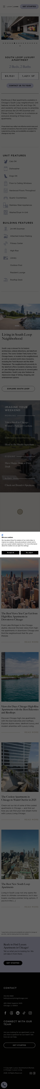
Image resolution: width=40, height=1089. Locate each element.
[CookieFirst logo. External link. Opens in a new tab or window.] (2, 535)
